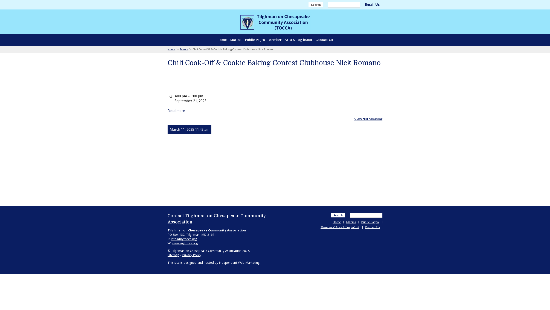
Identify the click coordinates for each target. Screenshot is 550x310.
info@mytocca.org (184, 239)
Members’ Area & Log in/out (290, 40)
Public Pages (255, 40)
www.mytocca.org (185, 243)
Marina (235, 40)
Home (222, 40)
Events (184, 49)
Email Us (372, 4)
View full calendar (368, 119)
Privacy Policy (191, 255)
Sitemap (173, 255)
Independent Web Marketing (239, 262)
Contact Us (324, 40)
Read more (176, 110)
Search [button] (316, 5)
